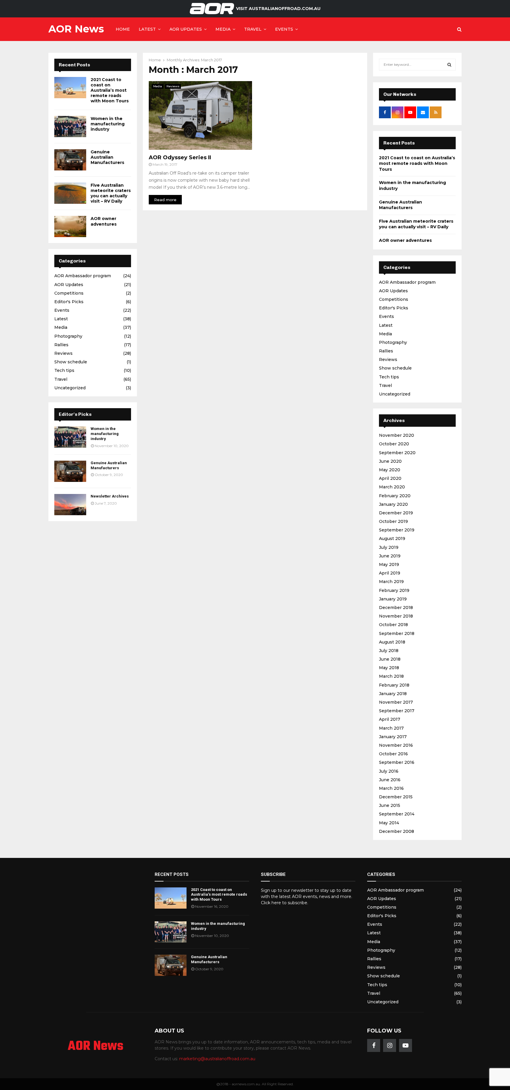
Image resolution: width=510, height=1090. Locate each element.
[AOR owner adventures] (70, 226)
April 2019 (389, 573)
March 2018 (391, 676)
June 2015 (389, 805)
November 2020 (396, 435)
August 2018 (392, 642)
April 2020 (390, 478)
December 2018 (396, 607)
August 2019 (392, 538)
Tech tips (64, 370)
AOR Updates (185, 29)
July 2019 (388, 547)
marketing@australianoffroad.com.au (217, 1058)
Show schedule (70, 362)
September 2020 (397, 452)
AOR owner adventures (104, 221)
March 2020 (392, 487)
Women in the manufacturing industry (108, 124)
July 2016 (388, 771)
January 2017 (393, 736)
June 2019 (390, 556)
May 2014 (389, 822)
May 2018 (389, 667)
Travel (252, 29)
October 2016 (393, 753)
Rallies (61, 344)
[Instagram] (389, 1045)
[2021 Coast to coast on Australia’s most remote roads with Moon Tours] (70, 87)
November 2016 (396, 745)
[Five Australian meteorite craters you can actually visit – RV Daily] (70, 193)
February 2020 (395, 495)
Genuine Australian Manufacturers (107, 157)
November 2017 (396, 702)
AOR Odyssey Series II (180, 157)
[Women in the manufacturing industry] (70, 126)
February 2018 (394, 685)
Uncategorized (70, 387)
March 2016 (391, 788)
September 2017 (396, 710)
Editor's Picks (69, 301)
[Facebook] (373, 1045)
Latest (147, 29)
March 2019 (391, 581)
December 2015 (396, 797)
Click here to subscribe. (284, 902)
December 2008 (396, 831)
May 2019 (389, 564)
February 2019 (394, 590)
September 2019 (396, 530)
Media (223, 29)
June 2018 (390, 659)
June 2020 (390, 461)
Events (284, 29)
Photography (68, 336)
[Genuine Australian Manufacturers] (70, 159)
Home (123, 29)
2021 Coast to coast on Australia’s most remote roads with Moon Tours (110, 90)
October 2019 (393, 521)
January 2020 (393, 504)
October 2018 (393, 624)
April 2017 (389, 719)
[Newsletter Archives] (70, 504)
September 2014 (396, 814)
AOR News (76, 29)
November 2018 (396, 616)
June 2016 (390, 779)
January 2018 (393, 693)
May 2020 (389, 469)
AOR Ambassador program (82, 275)
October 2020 (394, 443)
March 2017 (391, 728)
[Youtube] (405, 1045)
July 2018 (388, 650)
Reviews (172, 86)
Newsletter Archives (110, 496)
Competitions (69, 293)
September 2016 (396, 762)
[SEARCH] (449, 64)
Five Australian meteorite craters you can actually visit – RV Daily (111, 193)
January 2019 (393, 599)
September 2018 (396, 633)
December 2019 (396, 513)
